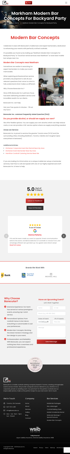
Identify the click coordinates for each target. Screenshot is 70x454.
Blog (26, 415)
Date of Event (43, 319)
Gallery (27, 412)
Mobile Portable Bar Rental (55, 412)
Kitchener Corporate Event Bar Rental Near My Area (25, 148)
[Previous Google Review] (6, 236)
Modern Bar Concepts (54, 420)
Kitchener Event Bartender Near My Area (21, 151)
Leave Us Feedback (35, 201)
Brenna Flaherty (35, 235)
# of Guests (59, 319)
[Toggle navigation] (66, 2)
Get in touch (52, 391)
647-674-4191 (11, 407)
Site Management (62, 447)
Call (29, 3)
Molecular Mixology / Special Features (53, 416)
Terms (46, 447)
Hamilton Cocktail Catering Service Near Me (22, 153)
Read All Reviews (35, 208)
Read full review (15, 245)
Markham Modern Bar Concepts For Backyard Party (40, 23)
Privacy (41, 447)
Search (35, 447)
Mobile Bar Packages (54, 403)
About (27, 406)
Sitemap (52, 447)
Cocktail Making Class (54, 409)
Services (28, 409)
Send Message (51, 342)
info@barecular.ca (13, 410)
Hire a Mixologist (52, 406)
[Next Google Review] (63, 236)
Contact (28, 418)
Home (17, 23)
